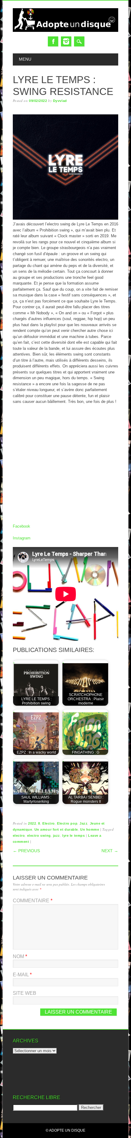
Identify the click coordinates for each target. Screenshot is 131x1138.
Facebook (53, 41)
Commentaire (32, 900)
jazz (56, 835)
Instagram (66, 41)
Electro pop (67, 823)
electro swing (39, 835)
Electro (48, 823)
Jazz (83, 823)
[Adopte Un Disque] (66, 30)
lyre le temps (73, 835)
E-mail (22, 974)
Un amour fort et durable (56, 829)
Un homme (89, 829)
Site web (24, 993)
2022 (32, 823)
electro (19, 835)
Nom (20, 956)
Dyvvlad (60, 101)
